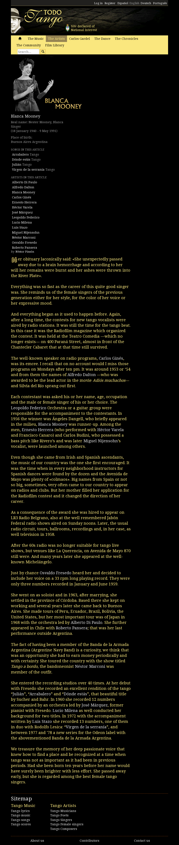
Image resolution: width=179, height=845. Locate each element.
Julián (16, 164)
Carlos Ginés (21, 197)
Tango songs (20, 820)
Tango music (20, 815)
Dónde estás (21, 159)
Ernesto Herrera (24, 202)
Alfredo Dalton (23, 187)
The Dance (102, 38)
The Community (28, 45)
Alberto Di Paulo (24, 182)
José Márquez (22, 212)
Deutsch (146, 3)
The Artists (56, 38)
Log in (98, 3)
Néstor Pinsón (24, 251)
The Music (36, 38)
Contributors (89, 840)
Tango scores (21, 824)
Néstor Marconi (24, 237)
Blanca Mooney (25, 116)
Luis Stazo (20, 227)
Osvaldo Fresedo (24, 242)
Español (122, 3)
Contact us (142, 840)
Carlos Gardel (79, 38)
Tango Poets (59, 815)
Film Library (54, 45)
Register (110, 3)
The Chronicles (126, 38)
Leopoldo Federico (26, 217)
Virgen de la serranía (28, 169)
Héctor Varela (22, 207)
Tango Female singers (66, 824)
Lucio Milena (22, 222)
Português (160, 3)
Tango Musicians (63, 811)
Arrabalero (20, 154)
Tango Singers (61, 820)
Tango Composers (63, 829)
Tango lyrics (20, 811)
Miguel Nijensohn (26, 232)
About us (37, 840)
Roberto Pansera (24, 247)
